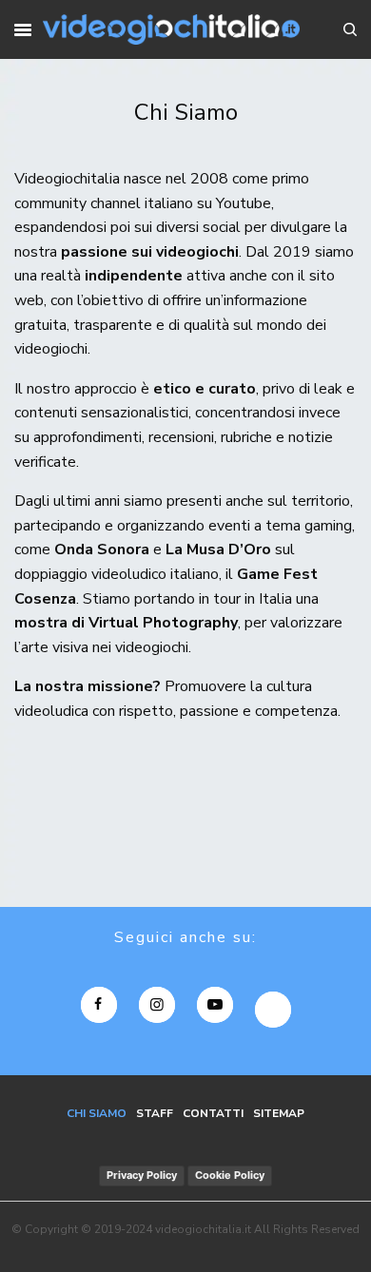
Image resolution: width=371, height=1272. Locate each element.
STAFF (154, 1113)
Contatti (213, 1113)
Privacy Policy (142, 1175)
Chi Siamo (97, 1113)
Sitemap (278, 1113)
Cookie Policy (229, 1175)
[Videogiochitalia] (171, 29)
